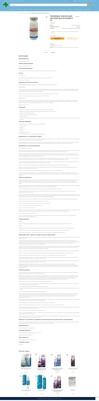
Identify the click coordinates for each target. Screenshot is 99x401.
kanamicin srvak (63, 47)
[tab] (46, 52)
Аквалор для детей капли (26, 390)
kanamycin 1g (77, 47)
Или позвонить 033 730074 (72, 38)
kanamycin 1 (72, 47)
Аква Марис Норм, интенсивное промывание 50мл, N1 (57, 391)
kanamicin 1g (58, 47)
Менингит (63, 28)
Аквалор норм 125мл (41, 390)
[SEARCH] (88, 5)
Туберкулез (78, 28)
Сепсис (75, 28)
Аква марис (57, 392)
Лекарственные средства (58, 45)
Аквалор (26, 391)
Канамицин (78, 26)
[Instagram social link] (75, 1)
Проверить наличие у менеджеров (57, 38)
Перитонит (67, 28)
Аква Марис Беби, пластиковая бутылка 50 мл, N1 (57, 369)
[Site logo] (5, 4)
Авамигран (73, 390)
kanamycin (68, 47)
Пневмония (71, 28)
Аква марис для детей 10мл (26, 368)
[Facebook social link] (74, 1)
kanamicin (54, 47)
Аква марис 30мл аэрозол (73, 368)
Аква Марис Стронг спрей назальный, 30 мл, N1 (41, 369)
